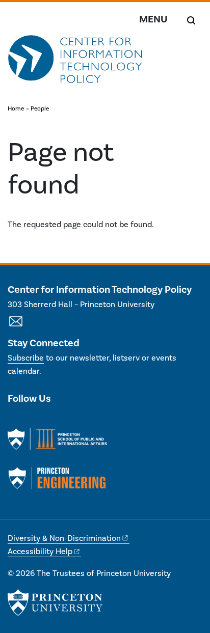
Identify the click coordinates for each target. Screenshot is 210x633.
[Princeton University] (55, 602)
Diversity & (64, 538)
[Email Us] (16, 327)
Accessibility (40, 551)
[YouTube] (51, 420)
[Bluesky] (69, 420)
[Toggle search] (191, 20)
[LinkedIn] (34, 420)
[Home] (75, 64)
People (40, 109)
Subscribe (26, 358)
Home (16, 109)
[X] (15, 420)
